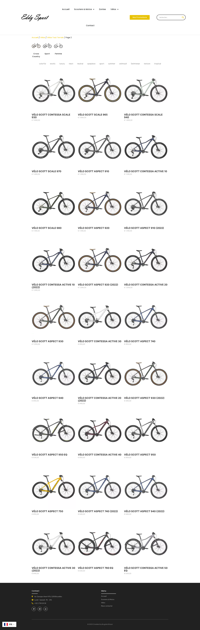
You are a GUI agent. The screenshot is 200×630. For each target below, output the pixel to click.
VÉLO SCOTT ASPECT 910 (93, 171)
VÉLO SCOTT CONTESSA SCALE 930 (51, 116)
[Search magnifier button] (182, 17)
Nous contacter (106, 606)
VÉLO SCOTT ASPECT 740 (139, 341)
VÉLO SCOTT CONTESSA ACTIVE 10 (145, 171)
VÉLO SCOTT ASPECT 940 (47, 398)
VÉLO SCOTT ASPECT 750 (47, 511)
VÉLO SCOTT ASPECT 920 (93, 228)
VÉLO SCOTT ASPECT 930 (47, 341)
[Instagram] (40, 609)
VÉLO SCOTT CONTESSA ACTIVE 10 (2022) (53, 286)
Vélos (113, 9)
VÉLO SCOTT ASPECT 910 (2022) (144, 228)
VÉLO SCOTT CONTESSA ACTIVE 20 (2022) (99, 399)
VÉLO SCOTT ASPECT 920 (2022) (98, 284)
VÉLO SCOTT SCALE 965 (93, 114)
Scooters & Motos (83, 9)
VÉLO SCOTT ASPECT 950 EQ (49, 454)
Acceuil (103, 596)
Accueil (65, 9)
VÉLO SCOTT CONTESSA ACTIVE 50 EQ (145, 569)
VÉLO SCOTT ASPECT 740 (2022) (98, 511)
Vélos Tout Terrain (55, 37)
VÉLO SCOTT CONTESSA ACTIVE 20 (145, 284)
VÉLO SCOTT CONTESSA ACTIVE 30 (99, 341)
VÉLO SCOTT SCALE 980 (46, 228)
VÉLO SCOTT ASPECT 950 (140, 454)
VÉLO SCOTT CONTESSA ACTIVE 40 (99, 454)
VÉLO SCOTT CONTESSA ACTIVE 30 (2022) (53, 569)
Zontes (102, 9)
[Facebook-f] (34, 609)
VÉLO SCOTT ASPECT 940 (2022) (144, 511)
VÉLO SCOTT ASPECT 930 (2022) (144, 398)
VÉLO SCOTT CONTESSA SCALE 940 (143, 116)
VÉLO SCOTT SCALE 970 (46, 171)
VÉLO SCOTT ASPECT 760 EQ (95, 568)
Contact (90, 25)
